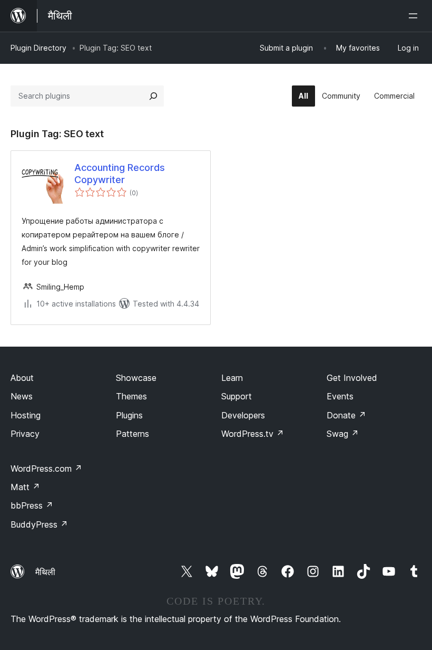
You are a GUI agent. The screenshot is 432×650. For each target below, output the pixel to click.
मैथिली (45, 572)
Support (236, 396)
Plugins (129, 415)
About (22, 377)
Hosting (26, 415)
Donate (346, 415)
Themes (131, 396)
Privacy (25, 433)
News (22, 396)
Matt (25, 487)
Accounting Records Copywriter (119, 173)
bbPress (32, 505)
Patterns (132, 433)
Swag (343, 433)
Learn (232, 377)
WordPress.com (46, 468)
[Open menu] (415, 16)
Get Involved (352, 377)
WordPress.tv (252, 433)
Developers (243, 415)
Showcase (136, 377)
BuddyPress (39, 524)
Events (340, 396)
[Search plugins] (153, 96)
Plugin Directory (38, 47)
